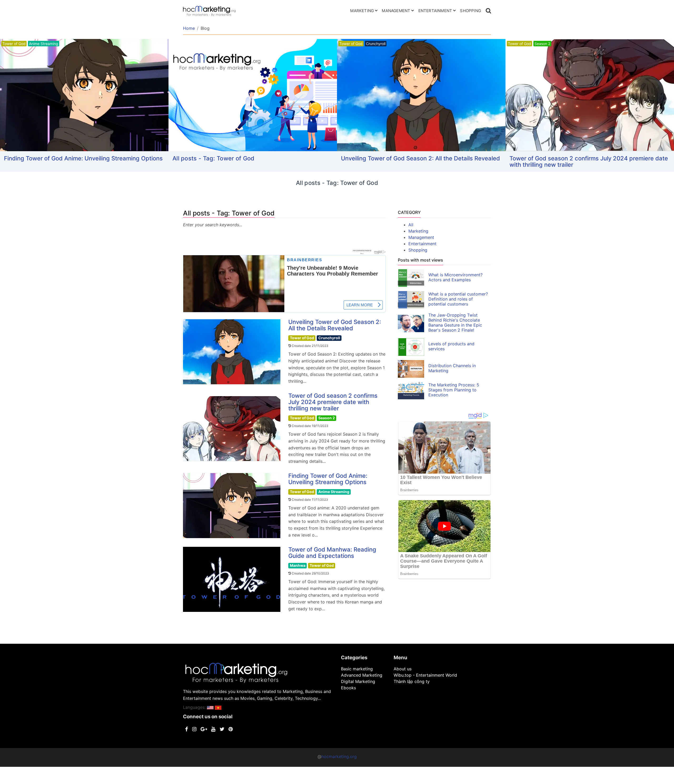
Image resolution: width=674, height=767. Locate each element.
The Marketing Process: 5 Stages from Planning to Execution (453, 389)
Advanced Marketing (361, 675)
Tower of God (302, 338)
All (410, 224)
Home (189, 28)
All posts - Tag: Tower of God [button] (213, 158)
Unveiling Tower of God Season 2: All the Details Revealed (420, 158)
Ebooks (348, 687)
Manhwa (297, 565)
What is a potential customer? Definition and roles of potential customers (458, 299)
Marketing (362, 10)
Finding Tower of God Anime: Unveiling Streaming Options (83, 158)
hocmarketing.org (339, 756)
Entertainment (435, 10)
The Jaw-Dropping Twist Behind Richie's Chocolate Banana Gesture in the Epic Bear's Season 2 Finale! (455, 322)
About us (403, 668)
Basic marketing (357, 668)
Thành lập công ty (412, 681)
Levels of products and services (451, 346)
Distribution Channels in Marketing (452, 368)
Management (396, 10)
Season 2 (326, 418)
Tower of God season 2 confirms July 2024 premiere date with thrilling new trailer (588, 161)
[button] (210, 707)
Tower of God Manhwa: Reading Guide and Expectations (332, 552)
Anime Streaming (333, 491)
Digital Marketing (358, 681)
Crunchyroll (329, 338)
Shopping (470, 10)
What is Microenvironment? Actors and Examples (455, 277)
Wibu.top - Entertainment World (425, 675)
